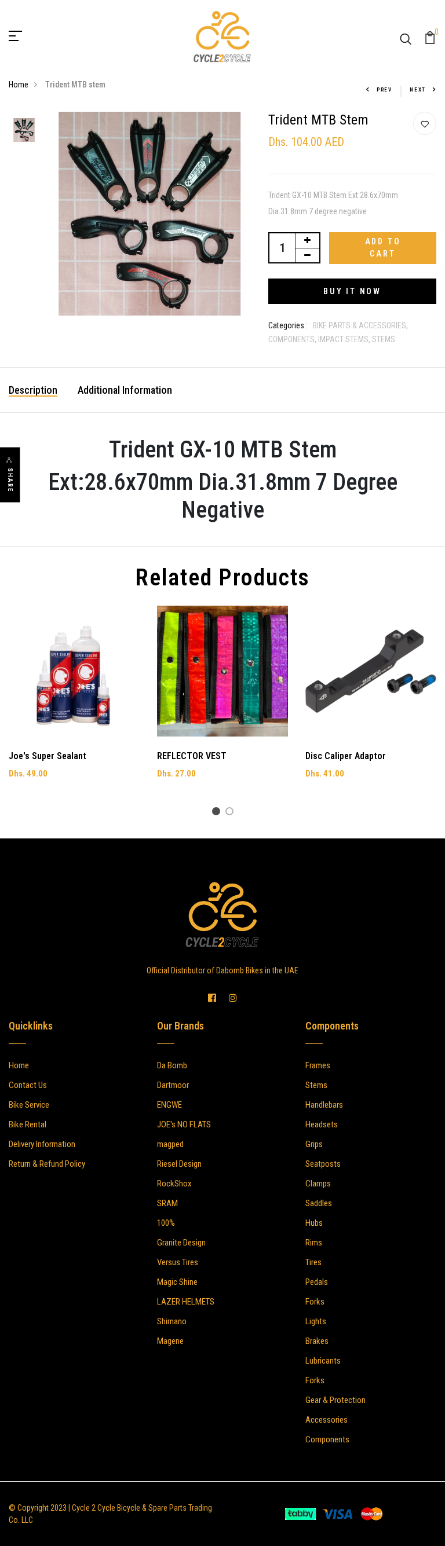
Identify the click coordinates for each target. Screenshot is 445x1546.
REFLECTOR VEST (192, 755)
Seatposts (323, 1164)
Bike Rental (27, 1124)
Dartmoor (173, 1085)
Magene (170, 1341)
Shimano (172, 1321)
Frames (317, 1065)
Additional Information (125, 390)
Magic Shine (177, 1282)
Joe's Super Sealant (47, 755)
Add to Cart (383, 247)
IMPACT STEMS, (345, 339)
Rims (313, 1242)
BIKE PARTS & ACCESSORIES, (360, 325)
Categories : (288, 325)
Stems (316, 1085)
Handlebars (324, 1105)
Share (10, 480)
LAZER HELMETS (185, 1301)
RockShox (174, 1183)
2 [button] (231, 813)
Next (418, 90)
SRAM (167, 1203)
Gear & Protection (335, 1400)
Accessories (326, 1420)
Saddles (318, 1203)
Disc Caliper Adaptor (345, 755)
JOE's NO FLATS (184, 1124)
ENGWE (169, 1105)
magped (170, 1144)
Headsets (321, 1124)
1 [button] (218, 813)
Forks (314, 1301)
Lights (315, 1321)
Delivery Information (42, 1144)
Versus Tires (177, 1262)
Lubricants (323, 1361)
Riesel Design (179, 1164)
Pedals (316, 1282)
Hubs (314, 1223)
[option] (24, 131)
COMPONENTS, (293, 339)
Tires (313, 1262)
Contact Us (28, 1085)
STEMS (383, 339)
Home (18, 84)
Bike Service (29, 1105)
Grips (314, 1144)
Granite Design (181, 1242)
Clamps (318, 1183)
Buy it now (352, 291)
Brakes (317, 1341)
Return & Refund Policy (47, 1164)
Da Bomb (172, 1065)
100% (166, 1223)
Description (33, 390)
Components (327, 1439)
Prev (384, 90)
